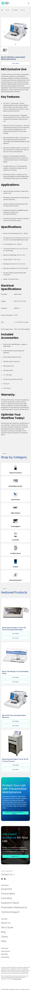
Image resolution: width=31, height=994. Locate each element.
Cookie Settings (5, 957)
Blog (3, 932)
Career (4, 936)
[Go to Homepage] (5, 3)
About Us (5, 922)
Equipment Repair (10, 902)
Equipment (6, 889)
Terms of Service (5, 951)
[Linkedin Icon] (2, 879)
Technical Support (10, 912)
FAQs (3, 941)
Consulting (6, 898)
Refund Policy (4, 954)
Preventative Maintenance (14, 907)
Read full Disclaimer (17, 978)
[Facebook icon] (5, 879)
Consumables (8, 893)
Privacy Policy (4, 948)
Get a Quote (7, 927)
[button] (28, 3)
